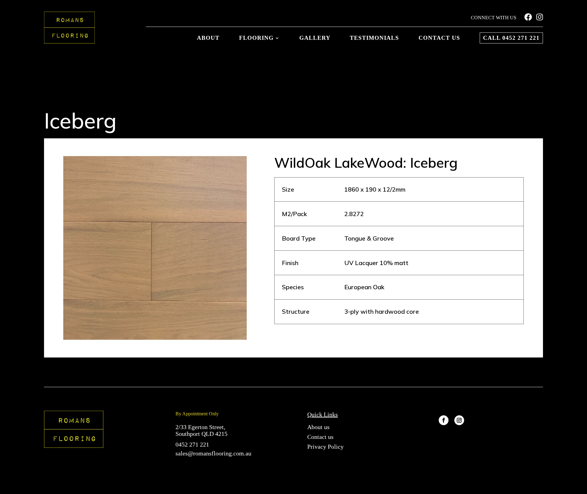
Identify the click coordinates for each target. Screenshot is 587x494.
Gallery (314, 38)
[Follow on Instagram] (459, 420)
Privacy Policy (325, 446)
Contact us (439, 38)
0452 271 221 (192, 444)
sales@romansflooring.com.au (213, 453)
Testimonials (374, 38)
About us (318, 427)
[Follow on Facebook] (444, 420)
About (208, 38)
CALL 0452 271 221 (511, 38)
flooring (256, 38)
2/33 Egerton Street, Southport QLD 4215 (201, 430)
